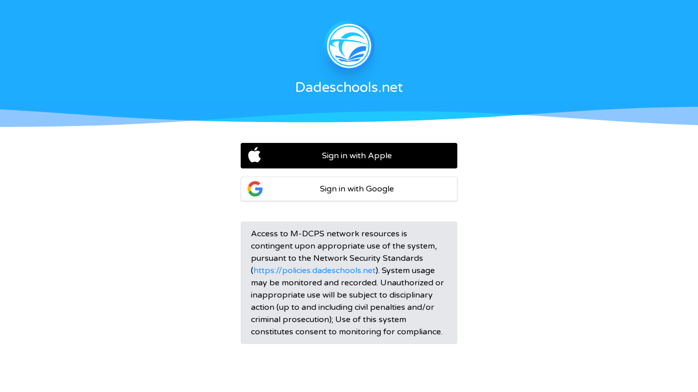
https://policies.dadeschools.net (314, 270)
